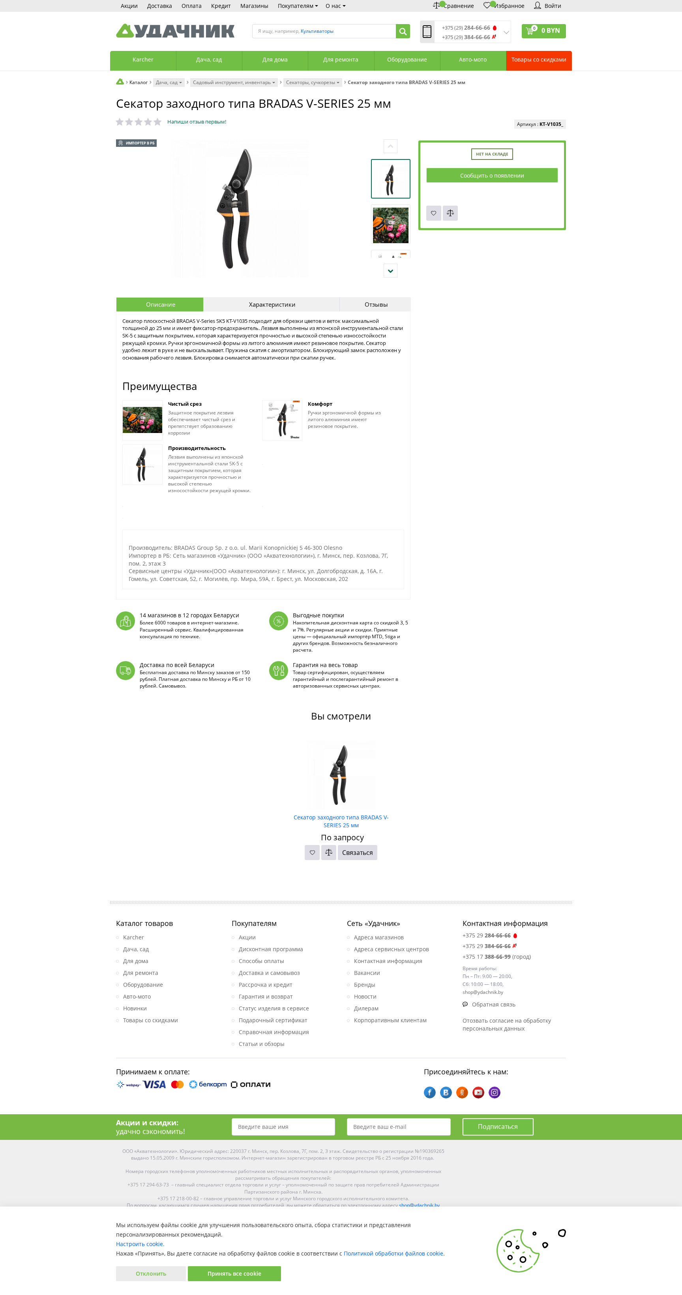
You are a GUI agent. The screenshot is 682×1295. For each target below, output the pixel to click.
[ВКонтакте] (446, 1092)
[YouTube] (478, 1092)
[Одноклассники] (462, 1092)
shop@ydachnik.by (419, 1205)
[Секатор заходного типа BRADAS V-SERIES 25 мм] (341, 772)
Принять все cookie (234, 1273)
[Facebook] (430, 1092)
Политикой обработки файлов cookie (393, 1253)
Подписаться (498, 1126)
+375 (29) (466, 27)
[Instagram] (494, 1092)
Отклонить (151, 1273)
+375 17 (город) (497, 956)
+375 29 (487, 935)
